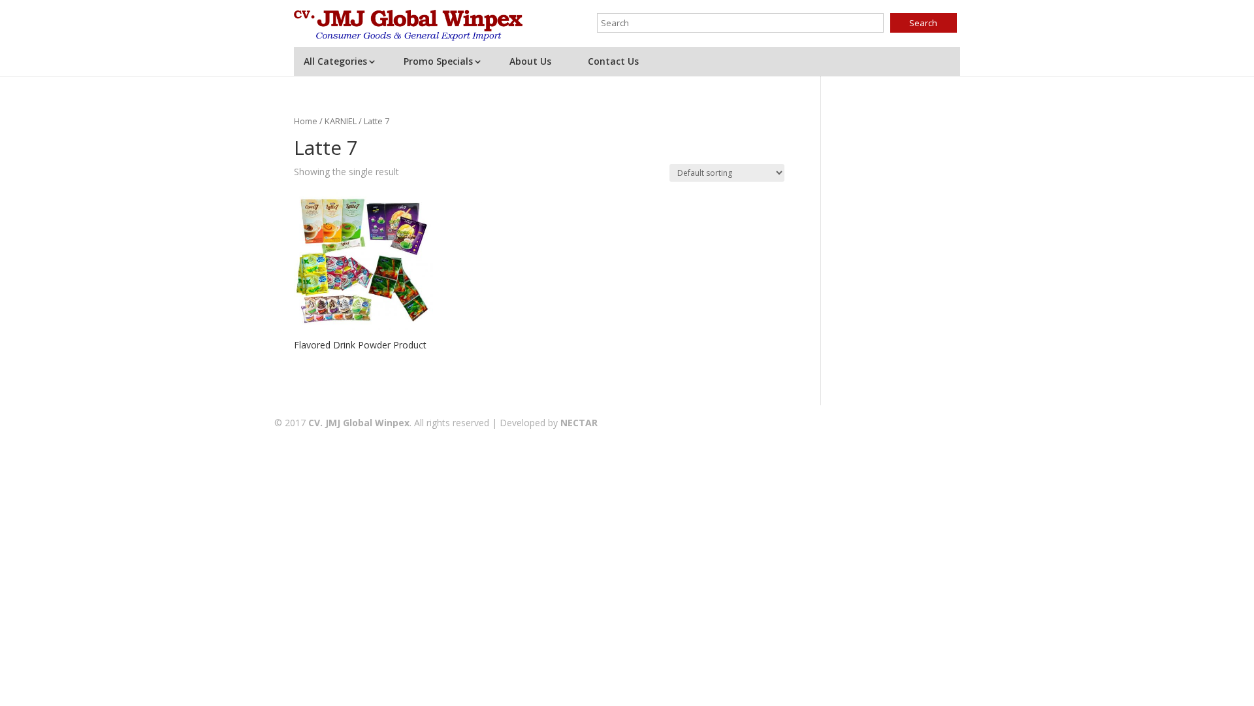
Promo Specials (438, 61)
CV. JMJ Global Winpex (359, 422)
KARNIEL (341, 121)
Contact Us (613, 61)
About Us (530, 61)
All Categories (335, 61)
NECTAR (579, 422)
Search (923, 23)
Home (305, 121)
